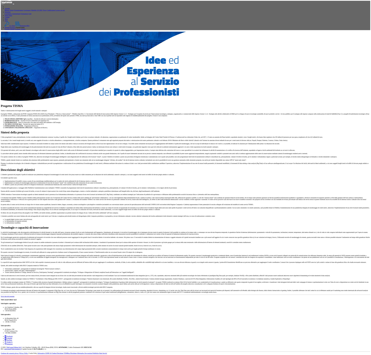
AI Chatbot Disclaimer (56, 353)
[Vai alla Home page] (7, 3)
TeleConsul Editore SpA (13, 347)
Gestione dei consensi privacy (10, 353)
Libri (29, 14)
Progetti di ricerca (10, 27)
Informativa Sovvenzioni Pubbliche (88, 353)
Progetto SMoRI (10, 29)
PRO (24, 26)
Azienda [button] (7, 8)
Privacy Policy (23, 353)
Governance (27, 10)
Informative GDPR (43, 353)
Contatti (7, 17)
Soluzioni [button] (7, 12)
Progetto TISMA (20, 29)
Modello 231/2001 (37, 10)
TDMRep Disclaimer (70, 353)
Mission (7, 10)
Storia (11, 10)
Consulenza (8, 14)
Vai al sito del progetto (7, 296)
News (44, 10)
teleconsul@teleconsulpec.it (12, 349)
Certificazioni (51, 10)
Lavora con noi (60, 10)
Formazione (24, 14)
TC (12, 26)
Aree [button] (6, 21)
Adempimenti (16, 14)
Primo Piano (8, 15)
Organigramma (18, 10)
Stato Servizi (103, 353)
